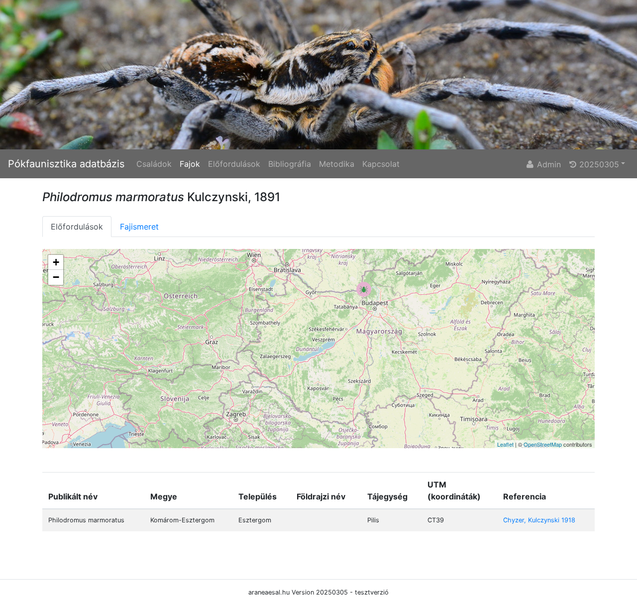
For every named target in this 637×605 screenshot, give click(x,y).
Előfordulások (234, 164)
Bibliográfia (289, 164)
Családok (154, 164)
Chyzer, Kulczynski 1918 (539, 520)
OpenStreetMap (543, 444)
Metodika (336, 164)
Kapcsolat (381, 164)
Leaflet (505, 444)
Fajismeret (139, 227)
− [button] (56, 277)
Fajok (190, 164)
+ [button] (56, 262)
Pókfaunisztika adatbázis (66, 164)
